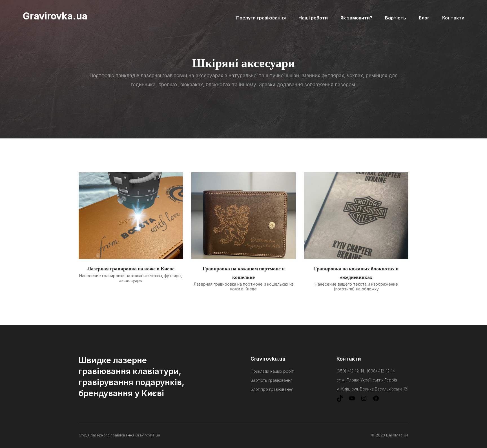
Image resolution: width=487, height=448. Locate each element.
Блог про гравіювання (272, 389)
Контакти (453, 18)
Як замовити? (356, 18)
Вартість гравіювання (272, 380)
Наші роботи (313, 18)
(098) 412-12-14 (381, 370)
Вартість (395, 18)
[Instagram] (363, 400)
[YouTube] (352, 400)
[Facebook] (376, 400)
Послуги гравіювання (261, 18)
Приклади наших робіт (272, 371)
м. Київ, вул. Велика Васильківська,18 (372, 389)
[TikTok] (340, 400)
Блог (424, 18)
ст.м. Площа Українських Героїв (367, 380)
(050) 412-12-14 (350, 370)
